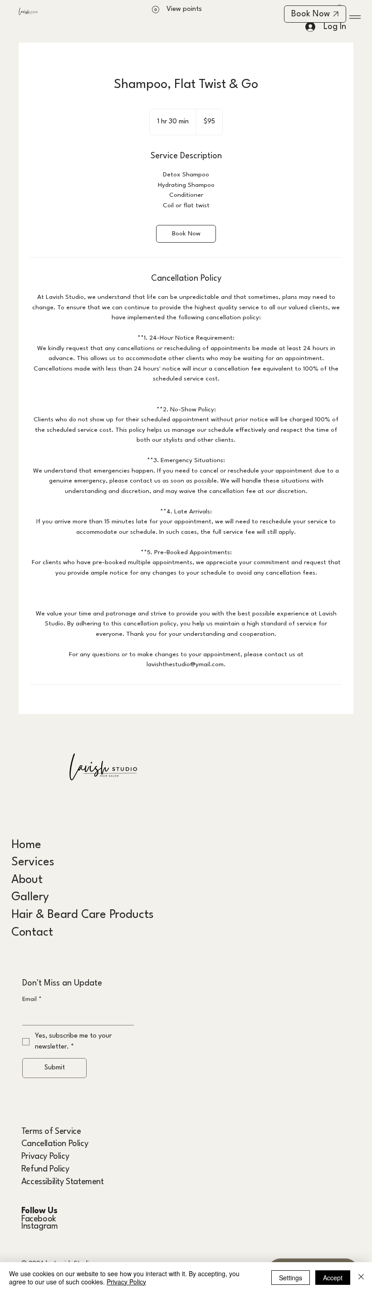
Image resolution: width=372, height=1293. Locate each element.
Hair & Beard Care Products (82, 915)
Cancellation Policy (54, 1144)
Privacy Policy (45, 1156)
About (27, 880)
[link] (186, 234)
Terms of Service (51, 1131)
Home (26, 845)
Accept (333, 1277)
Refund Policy (45, 1169)
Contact (32, 932)
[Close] (361, 1277)
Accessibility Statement (62, 1182)
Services (32, 862)
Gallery (30, 897)
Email (32, 999)
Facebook (38, 1219)
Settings (290, 1277)
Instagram (39, 1226)
